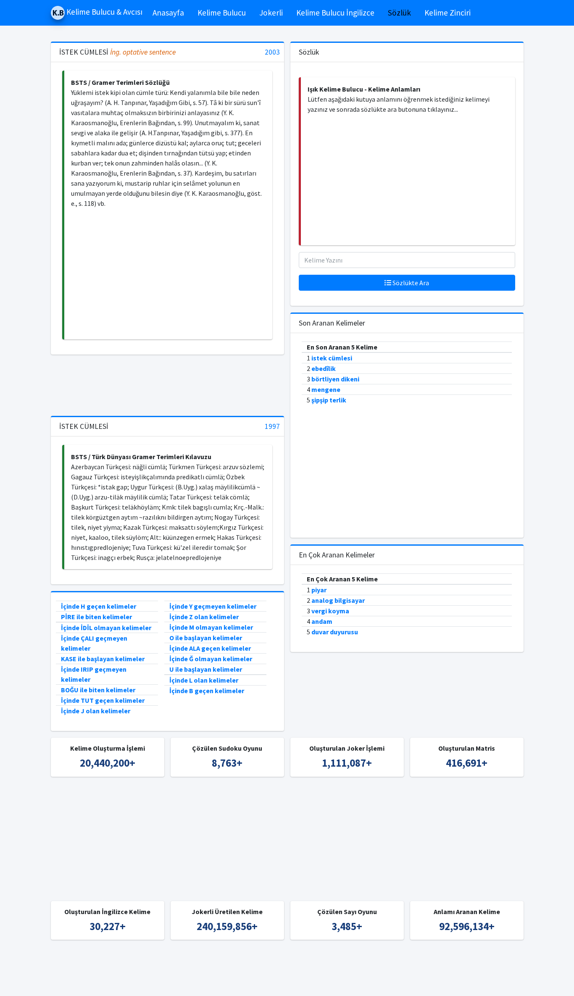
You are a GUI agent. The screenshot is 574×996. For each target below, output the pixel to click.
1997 (272, 426)
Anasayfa (168, 13)
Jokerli (271, 13)
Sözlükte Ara (410, 283)
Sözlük (399, 13)
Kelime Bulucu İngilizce (335, 13)
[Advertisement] (168, 274)
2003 (272, 52)
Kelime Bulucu (221, 13)
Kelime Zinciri (447, 13)
